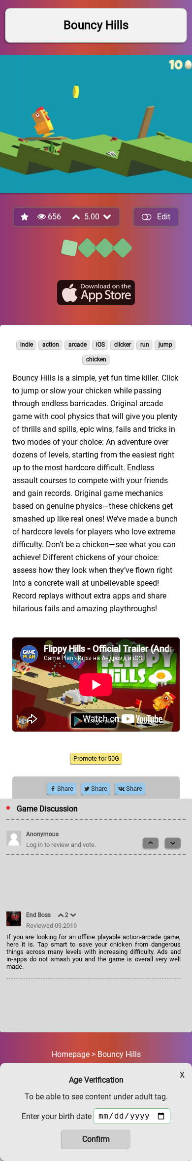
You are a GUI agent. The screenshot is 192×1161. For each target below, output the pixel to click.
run (144, 344)
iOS (100, 344)
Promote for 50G (96, 758)
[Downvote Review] (73, 915)
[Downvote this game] (108, 216)
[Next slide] (173, 843)
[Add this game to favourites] (25, 217)
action (50, 344)
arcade (77, 344)
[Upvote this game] (77, 216)
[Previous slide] (151, 843)
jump (165, 344)
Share (64, 788)
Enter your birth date (57, 1116)
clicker (122, 344)
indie (26, 344)
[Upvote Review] (61, 915)
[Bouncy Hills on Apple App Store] (96, 292)
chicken (96, 359)
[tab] (69, 248)
